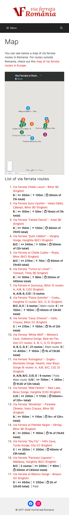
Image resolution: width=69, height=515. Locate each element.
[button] (61, 28)
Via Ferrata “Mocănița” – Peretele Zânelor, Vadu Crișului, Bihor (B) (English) (34, 408)
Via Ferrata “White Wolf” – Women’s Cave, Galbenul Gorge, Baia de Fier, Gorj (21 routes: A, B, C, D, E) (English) (37, 338)
